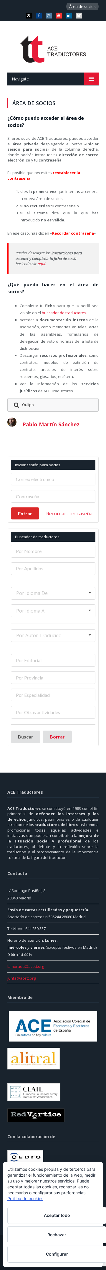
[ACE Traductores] (53, 47)
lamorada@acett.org (25, 966)
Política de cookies (25, 1198)
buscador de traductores (64, 312)
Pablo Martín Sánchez (51, 424)
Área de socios (82, 6)
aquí (41, 263)
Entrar (25, 513)
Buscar (25, 736)
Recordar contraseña (69, 513)
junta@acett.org (21, 978)
